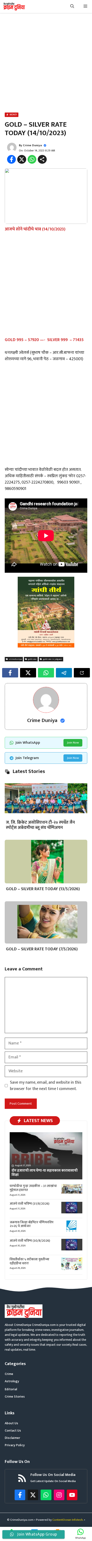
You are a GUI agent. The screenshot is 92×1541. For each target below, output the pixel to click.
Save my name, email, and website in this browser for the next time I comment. (45, 1085)
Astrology (12, 1381)
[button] (72, 6)
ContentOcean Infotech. (67, 1519)
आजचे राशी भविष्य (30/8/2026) (30, 1240)
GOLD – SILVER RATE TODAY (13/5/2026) (43, 889)
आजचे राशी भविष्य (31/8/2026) (29, 1203)
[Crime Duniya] (13, 6)
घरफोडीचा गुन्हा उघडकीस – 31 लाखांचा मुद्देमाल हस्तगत (33, 1188)
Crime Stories (15, 1396)
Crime (9, 1373)
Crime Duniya (32, 145)
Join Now (73, 742)
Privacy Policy (15, 1445)
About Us (11, 1423)
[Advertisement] (46, 64)
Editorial (11, 1389)
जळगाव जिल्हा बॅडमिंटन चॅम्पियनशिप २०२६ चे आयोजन (32, 1224)
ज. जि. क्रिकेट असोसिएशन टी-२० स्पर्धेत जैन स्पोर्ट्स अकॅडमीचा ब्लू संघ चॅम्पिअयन (40, 825)
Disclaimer (12, 1437)
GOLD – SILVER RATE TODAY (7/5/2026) (42, 949)
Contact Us (13, 1430)
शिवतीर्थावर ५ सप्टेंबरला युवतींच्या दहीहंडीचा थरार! (29, 1261)
